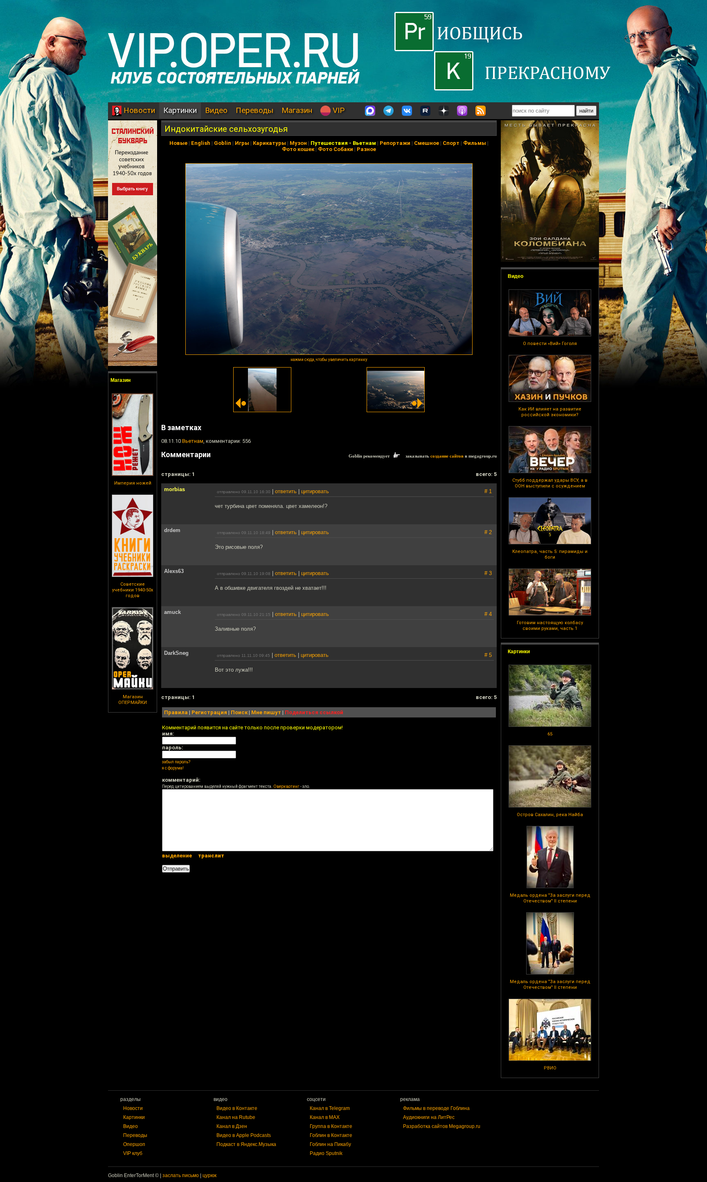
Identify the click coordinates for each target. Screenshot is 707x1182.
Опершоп (134, 1144)
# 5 (488, 655)
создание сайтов (447, 455)
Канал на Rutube (235, 1117)
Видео (216, 110)
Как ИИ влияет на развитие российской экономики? (549, 411)
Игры (242, 143)
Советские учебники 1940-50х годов (132, 590)
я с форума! (173, 768)
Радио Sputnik (326, 1153)
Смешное (426, 143)
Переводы (254, 110)
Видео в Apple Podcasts (243, 1135)
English (200, 143)
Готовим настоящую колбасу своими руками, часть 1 (550, 625)
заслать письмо (180, 1175)
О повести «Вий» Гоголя (550, 343)
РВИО (550, 1068)
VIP (337, 110)
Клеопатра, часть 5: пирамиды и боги (550, 554)
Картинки (180, 110)
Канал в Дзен (231, 1126)
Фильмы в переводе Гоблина (436, 1108)
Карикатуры (269, 143)
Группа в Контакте (331, 1126)
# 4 (488, 614)
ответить (286, 491)
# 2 (488, 532)
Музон (298, 143)
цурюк (209, 1175)
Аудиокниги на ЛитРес (429, 1117)
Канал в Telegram (330, 1108)
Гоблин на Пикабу (330, 1144)
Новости (138, 110)
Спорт (451, 143)
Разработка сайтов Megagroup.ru (441, 1126)
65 (549, 734)
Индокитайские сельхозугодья (226, 129)
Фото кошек (298, 149)
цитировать (315, 491)
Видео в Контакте (236, 1108)
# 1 (488, 491)
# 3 (488, 573)
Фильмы (474, 143)
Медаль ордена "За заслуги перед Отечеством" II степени (550, 898)
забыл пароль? (176, 762)
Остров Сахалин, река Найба (550, 814)
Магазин (296, 110)
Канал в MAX (325, 1117)
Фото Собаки (335, 149)
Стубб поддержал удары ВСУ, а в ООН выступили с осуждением (550, 483)
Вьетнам (364, 143)
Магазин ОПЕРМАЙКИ (132, 699)
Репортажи (395, 143)
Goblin (222, 143)
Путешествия (329, 143)
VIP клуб (132, 1153)
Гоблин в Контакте (331, 1135)
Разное (366, 149)
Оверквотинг (286, 786)
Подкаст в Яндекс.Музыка (246, 1144)
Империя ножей (132, 483)
